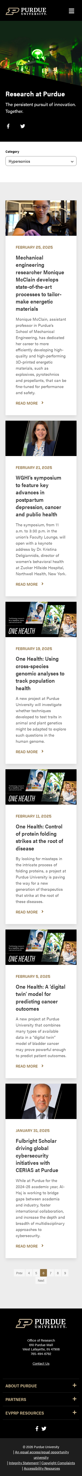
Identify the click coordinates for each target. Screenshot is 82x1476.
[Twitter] (43, 1428)
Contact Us (41, 1363)
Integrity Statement (24, 1462)
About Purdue (21, 1386)
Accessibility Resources (42, 1468)
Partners (15, 1399)
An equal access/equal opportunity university (42, 1454)
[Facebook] (37, 1428)
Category (12, 151)
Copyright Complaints (58, 1462)
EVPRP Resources (24, 1413)
